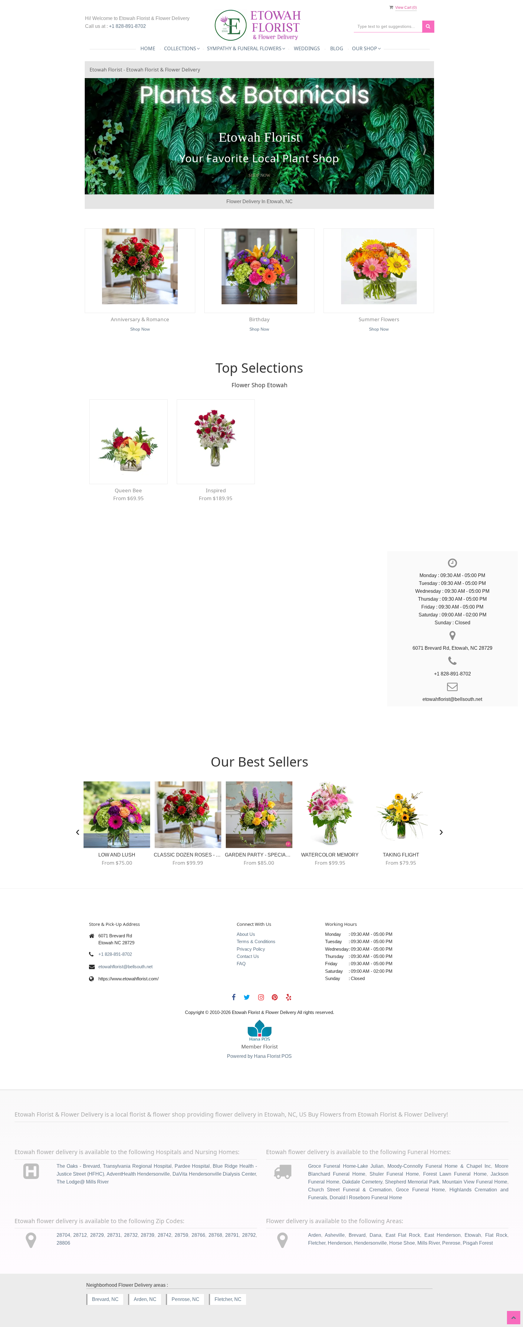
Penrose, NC (185, 1299)
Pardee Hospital (192, 1166)
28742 (164, 1235)
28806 (63, 1243)
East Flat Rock (403, 1235)
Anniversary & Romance (140, 319)
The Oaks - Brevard (78, 1166)
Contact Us (248, 956)
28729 (97, 1235)
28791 (232, 1235)
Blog (336, 48)
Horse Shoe (402, 1243)
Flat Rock (496, 1235)
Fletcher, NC (228, 1299)
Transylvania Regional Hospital (137, 1166)
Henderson (340, 1243)
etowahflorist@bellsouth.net (125, 966)
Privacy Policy (251, 949)
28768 (215, 1235)
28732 (131, 1235)
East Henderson (442, 1235)
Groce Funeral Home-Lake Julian (346, 1166)
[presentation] (78, 831)
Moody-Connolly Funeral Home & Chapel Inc (439, 1166)
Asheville (335, 1235)
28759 (181, 1235)
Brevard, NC (105, 1299)
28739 (147, 1235)
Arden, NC (145, 1299)
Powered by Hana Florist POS (259, 1056)
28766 (198, 1235)
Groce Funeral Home (420, 1189)
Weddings (307, 48)
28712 (80, 1235)
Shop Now (259, 175)
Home (147, 48)
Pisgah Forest (478, 1243)
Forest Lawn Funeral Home (455, 1174)
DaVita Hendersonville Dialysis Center (214, 1174)
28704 (63, 1235)
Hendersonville (370, 1243)
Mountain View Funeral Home (474, 1181)
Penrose (451, 1243)
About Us (246, 934)
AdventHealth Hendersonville (138, 1174)
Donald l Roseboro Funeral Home (366, 1197)
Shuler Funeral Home (394, 1174)
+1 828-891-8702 (127, 26)
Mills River (428, 1243)
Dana (375, 1235)
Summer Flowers (379, 319)
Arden (314, 1235)
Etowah (473, 1235)
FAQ (241, 963)
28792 (249, 1235)
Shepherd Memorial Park (412, 1181)
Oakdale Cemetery (362, 1181)
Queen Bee (128, 490)
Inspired (216, 490)
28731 (114, 1235)
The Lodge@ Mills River (83, 1181)
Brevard (357, 1235)
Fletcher (316, 1243)
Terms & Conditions (256, 941)
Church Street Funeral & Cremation (350, 1189)
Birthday (259, 319)
